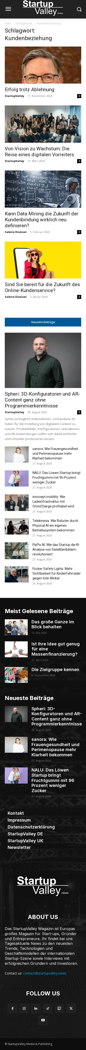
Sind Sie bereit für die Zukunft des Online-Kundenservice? (42, 287)
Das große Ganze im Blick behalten (53, 624)
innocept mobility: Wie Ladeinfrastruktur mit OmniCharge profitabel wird (53, 501)
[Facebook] (12, 1008)
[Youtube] (43, 1020)
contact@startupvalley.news (44, 973)
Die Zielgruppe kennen (55, 669)
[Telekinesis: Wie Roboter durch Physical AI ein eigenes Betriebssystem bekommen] (17, 526)
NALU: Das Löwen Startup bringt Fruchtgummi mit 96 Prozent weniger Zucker (56, 477)
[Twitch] (59, 1008)
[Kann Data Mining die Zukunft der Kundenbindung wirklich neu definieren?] (43, 189)
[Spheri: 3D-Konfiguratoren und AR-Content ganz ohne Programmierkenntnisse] (43, 360)
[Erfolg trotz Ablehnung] (43, 65)
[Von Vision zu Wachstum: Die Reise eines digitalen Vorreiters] (43, 124)
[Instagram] (24, 1008)
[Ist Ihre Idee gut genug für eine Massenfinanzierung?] (16, 649)
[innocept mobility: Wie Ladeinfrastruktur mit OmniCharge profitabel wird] (17, 502)
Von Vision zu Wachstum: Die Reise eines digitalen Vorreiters (39, 151)
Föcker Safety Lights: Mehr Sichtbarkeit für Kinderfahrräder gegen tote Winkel (56, 573)
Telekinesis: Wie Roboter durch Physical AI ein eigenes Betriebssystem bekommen (55, 525)
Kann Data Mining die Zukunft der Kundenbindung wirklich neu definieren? (41, 219)
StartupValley (14, 96)
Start (8, 23)
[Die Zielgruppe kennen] (16, 675)
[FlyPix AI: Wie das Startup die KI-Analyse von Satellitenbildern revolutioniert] (17, 550)
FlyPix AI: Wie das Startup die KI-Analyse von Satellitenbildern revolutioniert (56, 549)
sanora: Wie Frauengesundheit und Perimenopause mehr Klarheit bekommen (55, 453)
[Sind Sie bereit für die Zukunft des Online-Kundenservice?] (43, 260)
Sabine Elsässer (16, 232)
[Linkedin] (36, 1008)
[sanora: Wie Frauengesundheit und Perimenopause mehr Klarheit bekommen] (17, 454)
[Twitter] (71, 1008)
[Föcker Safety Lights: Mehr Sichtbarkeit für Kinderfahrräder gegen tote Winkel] (17, 574)
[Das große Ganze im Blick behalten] (16, 627)
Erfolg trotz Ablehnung (29, 89)
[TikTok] (47, 1008)
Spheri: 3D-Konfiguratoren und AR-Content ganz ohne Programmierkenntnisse (42, 400)
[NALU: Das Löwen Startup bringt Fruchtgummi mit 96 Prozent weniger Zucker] (17, 478)
